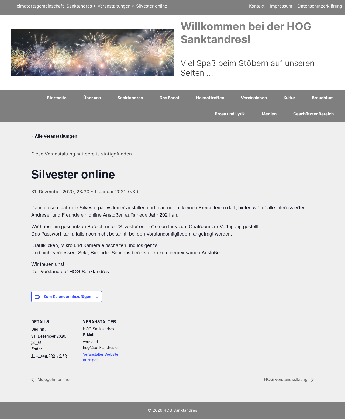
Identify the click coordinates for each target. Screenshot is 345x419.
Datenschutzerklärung (320, 6)
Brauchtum (323, 97)
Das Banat (170, 97)
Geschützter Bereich (313, 113)
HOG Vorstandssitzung (286, 379)
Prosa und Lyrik (230, 113)
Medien (269, 113)
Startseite (57, 97)
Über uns (92, 97)
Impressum (281, 6)
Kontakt (257, 6)
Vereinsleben (254, 97)
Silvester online (135, 226)
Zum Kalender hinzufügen (67, 296)
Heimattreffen (210, 97)
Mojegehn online (53, 379)
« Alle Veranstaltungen (54, 136)
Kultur (289, 97)
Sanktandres (130, 97)
